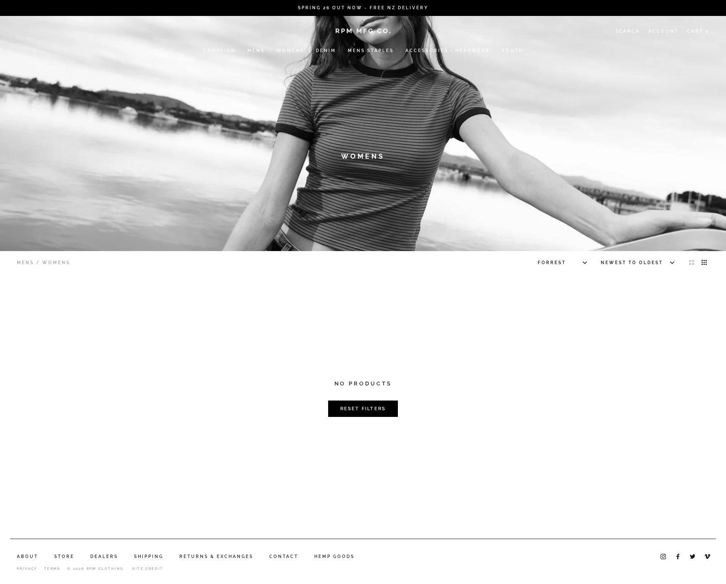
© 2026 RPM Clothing (95, 568)
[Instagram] (663, 556)
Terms (52, 568)
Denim (326, 50)
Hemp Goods (334, 556)
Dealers (104, 556)
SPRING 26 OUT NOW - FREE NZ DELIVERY (363, 7)
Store (64, 556)
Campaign (219, 50)
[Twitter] (692, 556)
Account (663, 31)
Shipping (148, 556)
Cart (698, 31)
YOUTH (512, 50)
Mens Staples (371, 50)
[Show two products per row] (691, 262)
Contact (283, 556)
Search (628, 31)
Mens (256, 50)
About (27, 556)
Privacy (27, 568)
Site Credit (147, 568)
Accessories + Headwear (447, 50)
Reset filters (363, 408)
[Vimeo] (707, 556)
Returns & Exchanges (216, 556)
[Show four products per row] (704, 262)
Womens (290, 50)
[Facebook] (678, 556)
